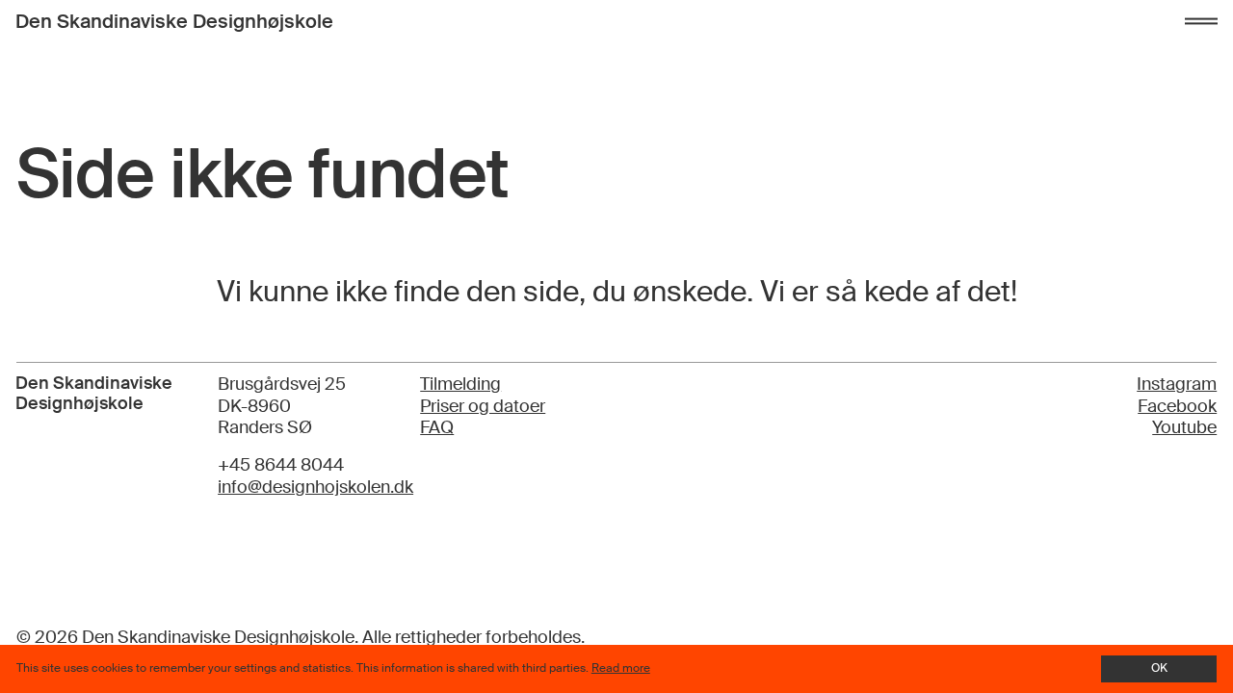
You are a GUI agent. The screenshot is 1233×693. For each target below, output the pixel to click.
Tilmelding (460, 384)
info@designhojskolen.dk (315, 487)
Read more (620, 668)
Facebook (1177, 406)
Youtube (1184, 427)
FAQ (437, 427)
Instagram (1177, 384)
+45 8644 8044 (281, 464)
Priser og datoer (482, 406)
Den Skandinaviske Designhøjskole (174, 21)
